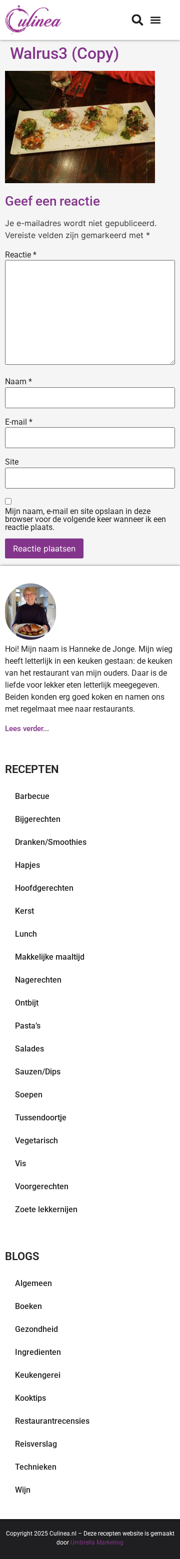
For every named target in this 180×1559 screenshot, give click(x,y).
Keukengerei (37, 1375)
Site (11, 462)
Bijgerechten (37, 819)
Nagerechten (38, 980)
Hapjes (27, 865)
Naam (18, 382)
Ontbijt (26, 1003)
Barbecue (32, 796)
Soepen (28, 1094)
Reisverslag (36, 1444)
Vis (20, 1163)
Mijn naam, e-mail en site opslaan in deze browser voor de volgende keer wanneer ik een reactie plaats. (85, 519)
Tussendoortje (40, 1117)
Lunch (26, 934)
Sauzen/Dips (37, 1071)
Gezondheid (36, 1329)
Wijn (22, 1490)
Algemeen (33, 1283)
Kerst (24, 911)
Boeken (28, 1306)
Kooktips (30, 1398)
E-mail (18, 422)
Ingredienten (38, 1352)
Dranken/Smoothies (50, 842)
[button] (155, 20)
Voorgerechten (41, 1186)
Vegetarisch (36, 1140)
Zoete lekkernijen (46, 1209)
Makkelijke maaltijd (49, 957)
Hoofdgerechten (44, 888)
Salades (29, 1048)
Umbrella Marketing (97, 1542)
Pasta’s (27, 1026)
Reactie (20, 255)
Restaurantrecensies (52, 1421)
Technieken (35, 1467)
